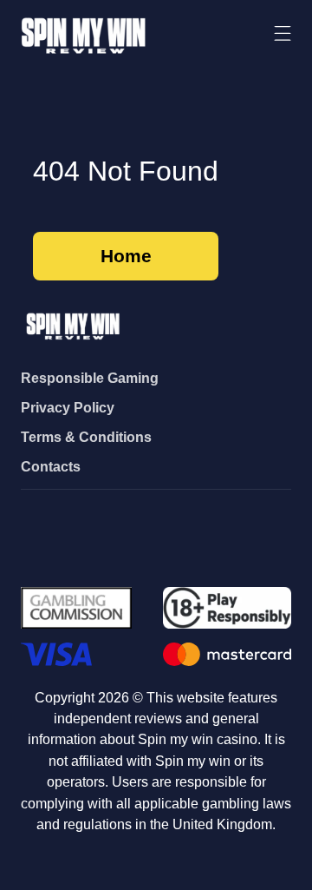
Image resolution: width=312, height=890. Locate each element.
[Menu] (282, 34)
